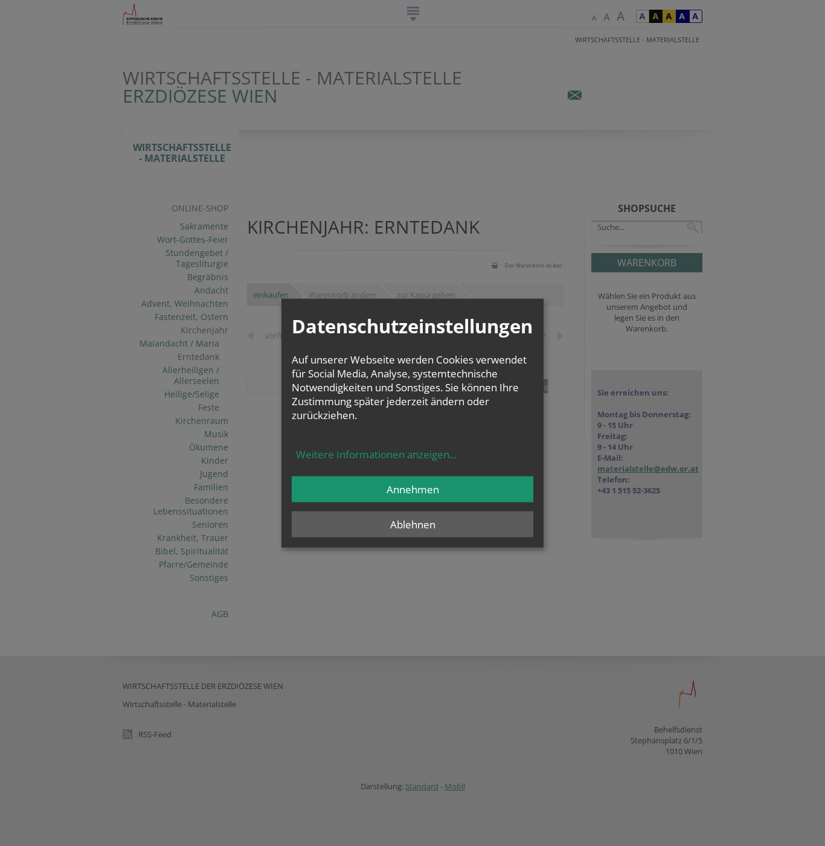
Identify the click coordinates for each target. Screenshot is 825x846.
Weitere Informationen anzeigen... (376, 454)
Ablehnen (412, 524)
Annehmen (413, 489)
